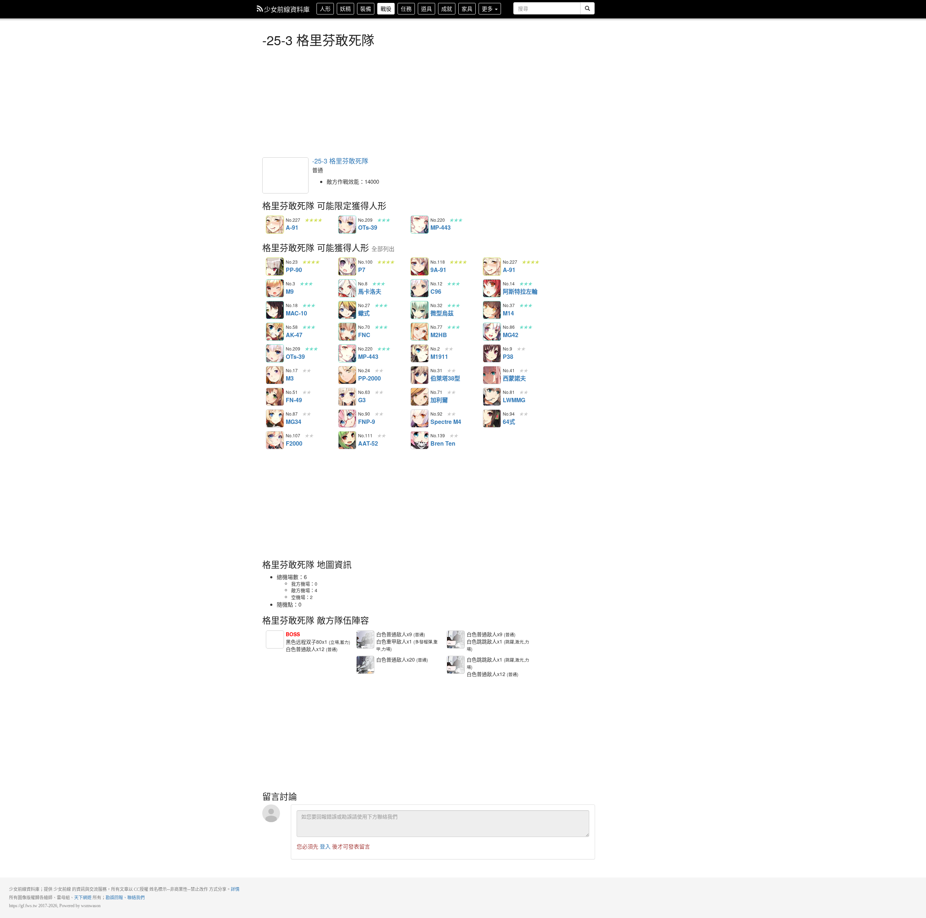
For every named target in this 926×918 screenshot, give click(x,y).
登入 (325, 846)
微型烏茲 (420, 310)
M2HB (420, 332)
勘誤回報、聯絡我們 (125, 897)
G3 (347, 397)
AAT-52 (347, 440)
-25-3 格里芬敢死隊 (340, 160)
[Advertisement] (428, 101)
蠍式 (347, 310)
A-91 (275, 225)
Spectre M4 (420, 418)
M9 (275, 288)
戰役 (386, 8)
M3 (275, 375)
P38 (492, 353)
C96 (420, 288)
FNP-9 (347, 418)
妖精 (345, 8)
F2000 (275, 440)
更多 (488, 8)
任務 (406, 8)
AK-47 (275, 332)
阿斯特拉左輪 (492, 288)
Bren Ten (420, 440)
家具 (467, 8)
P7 (347, 267)
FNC (347, 332)
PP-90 (275, 267)
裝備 (365, 8)
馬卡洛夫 (347, 288)
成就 (446, 8)
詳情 (235, 889)
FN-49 (275, 397)
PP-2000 (347, 375)
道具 (426, 8)
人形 (325, 8)
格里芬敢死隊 (285, 175)
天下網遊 (83, 897)
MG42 (492, 332)
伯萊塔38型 (420, 375)
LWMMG (492, 397)
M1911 (420, 353)
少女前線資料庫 (287, 9)
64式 (492, 418)
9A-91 (420, 267)
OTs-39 (347, 225)
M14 (492, 310)
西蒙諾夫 (492, 375)
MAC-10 (275, 310)
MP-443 (420, 225)
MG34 (275, 418)
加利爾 (420, 397)
